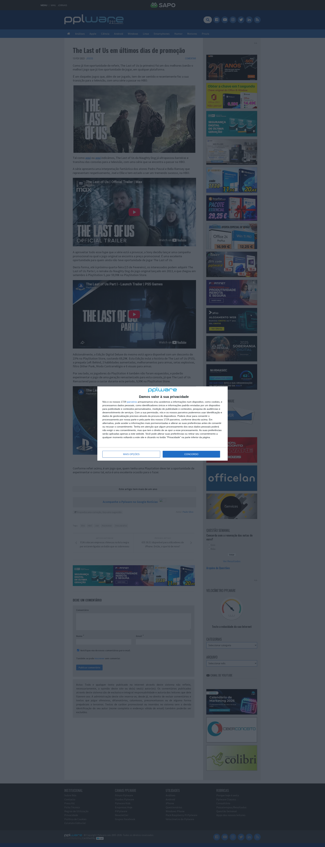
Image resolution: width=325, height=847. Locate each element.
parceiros (132, 402)
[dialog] (162, 423)
